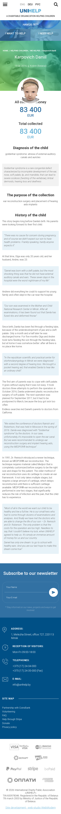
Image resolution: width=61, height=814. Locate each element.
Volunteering (8, 711)
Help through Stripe (12, 719)
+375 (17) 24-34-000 (24, 666)
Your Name (11, 587)
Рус (37, 4)
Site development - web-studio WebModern (30, 807)
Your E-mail (11, 597)
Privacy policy (9, 727)
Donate (6, 723)
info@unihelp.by (22, 684)
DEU (30, 4)
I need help (45, 33)
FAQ (4, 715)
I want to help (15, 33)
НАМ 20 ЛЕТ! (30, 24)
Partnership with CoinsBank (16, 707)
